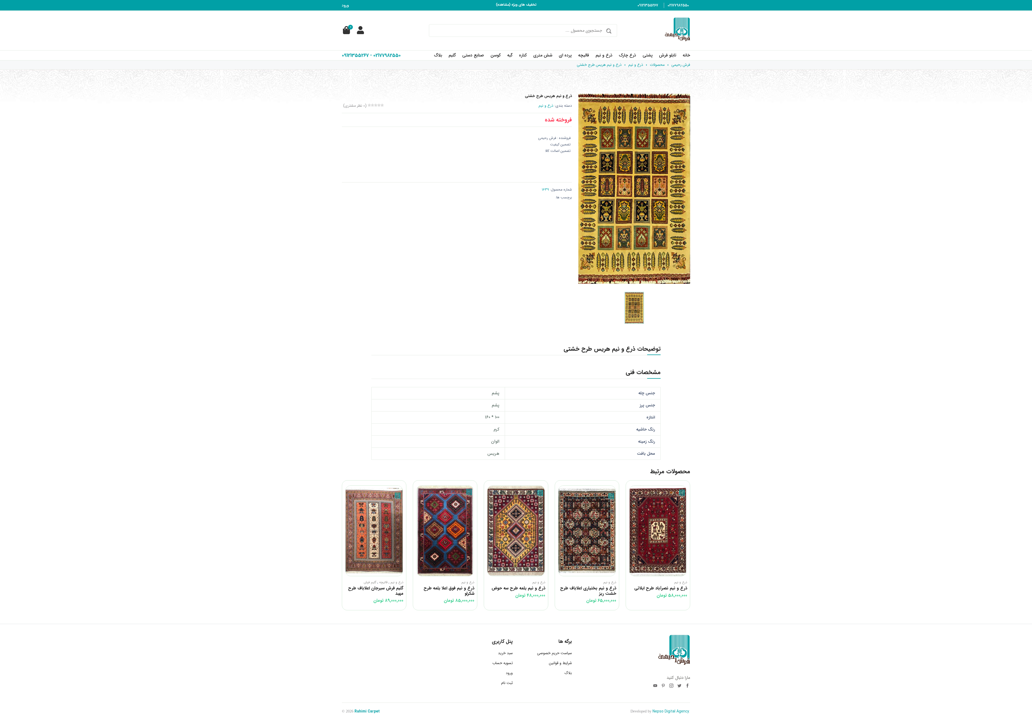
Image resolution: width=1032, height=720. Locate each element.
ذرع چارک (627, 55)
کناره (523, 55)
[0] (346, 30)
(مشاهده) (503, 3)
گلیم (452, 55)
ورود (345, 5)
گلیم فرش (441, 582)
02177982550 (678, 5)
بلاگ (438, 55)
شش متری (542, 55)
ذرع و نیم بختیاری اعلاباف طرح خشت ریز (659, 591)
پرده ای (565, 55)
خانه (686, 55)
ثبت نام (507, 683)
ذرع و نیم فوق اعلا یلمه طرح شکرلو (519, 591)
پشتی (648, 55)
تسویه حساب (502, 663)
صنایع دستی (473, 55)
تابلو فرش (667, 55)
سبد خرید (505, 653)
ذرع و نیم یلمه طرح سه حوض (589, 588)
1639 (545, 189)
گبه (510, 55)
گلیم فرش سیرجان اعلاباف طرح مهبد (446, 591)
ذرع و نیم (604, 55)
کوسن (495, 55)
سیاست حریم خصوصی (554, 653)
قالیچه (583, 55)
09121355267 (647, 5)
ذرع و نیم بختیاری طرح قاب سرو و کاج (378, 591)
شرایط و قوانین (560, 663)
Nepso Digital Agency (671, 711)
